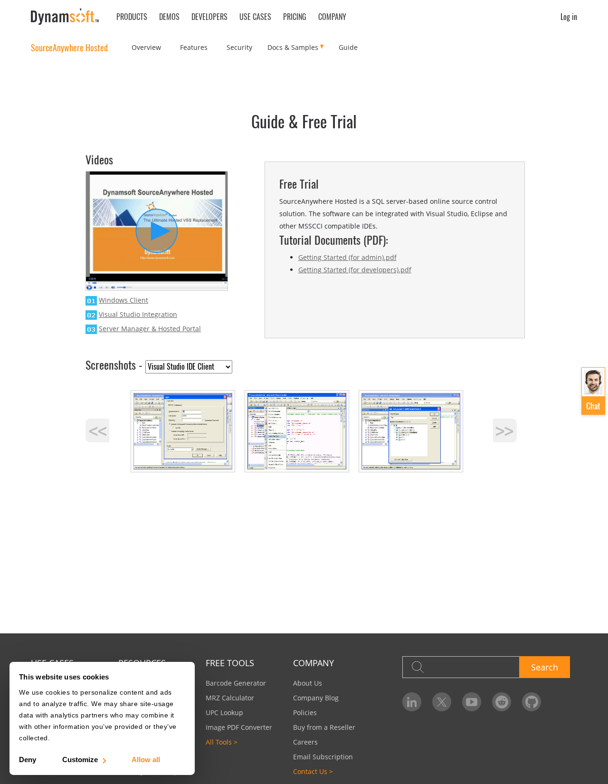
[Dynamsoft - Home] (65, 17)
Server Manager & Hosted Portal (150, 328)
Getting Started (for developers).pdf (354, 269)
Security (239, 47)
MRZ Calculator (230, 697)
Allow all (146, 759)
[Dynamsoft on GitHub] (531, 701)
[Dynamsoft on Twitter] (441, 701)
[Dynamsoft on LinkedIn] (411, 701)
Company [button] (332, 16)
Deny (27, 759)
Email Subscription (323, 756)
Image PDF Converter (239, 727)
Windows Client (123, 300)
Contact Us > (313, 771)
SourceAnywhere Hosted (69, 47)
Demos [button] (169, 16)
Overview (146, 47)
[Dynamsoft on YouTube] (471, 701)
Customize (80, 759)
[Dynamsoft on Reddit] (501, 701)
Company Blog (316, 697)
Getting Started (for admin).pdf (347, 257)
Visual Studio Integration (138, 314)
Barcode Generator (236, 683)
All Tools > (222, 741)
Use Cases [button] (255, 16)
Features (194, 47)
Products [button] (131, 16)
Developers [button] (209, 16)
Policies (305, 712)
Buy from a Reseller (324, 727)
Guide (348, 47)
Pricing (294, 16)
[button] (593, 391)
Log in (568, 16)
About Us (307, 683)
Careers (305, 741)
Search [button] (544, 667)
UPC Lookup (224, 712)
